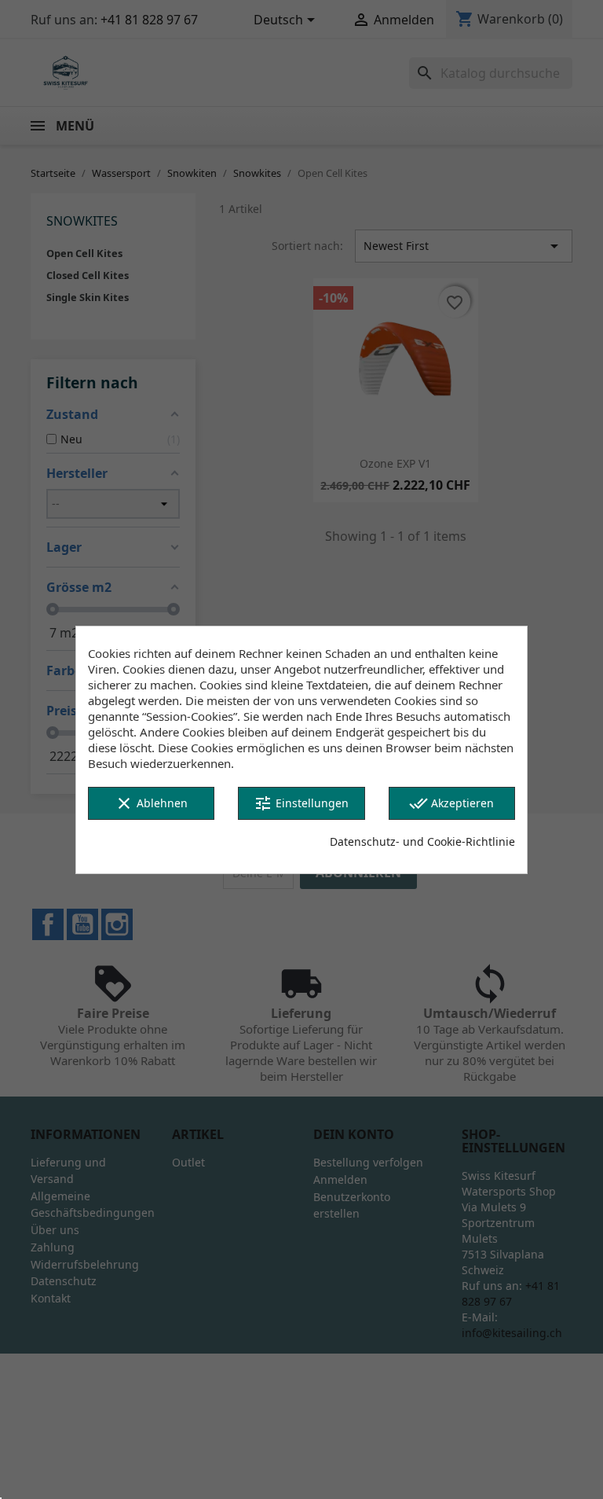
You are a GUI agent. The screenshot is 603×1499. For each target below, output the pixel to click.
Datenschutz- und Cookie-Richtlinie (422, 841)
